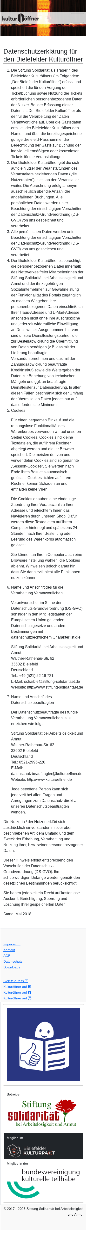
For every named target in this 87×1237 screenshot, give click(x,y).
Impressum (11, 944)
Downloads (11, 967)
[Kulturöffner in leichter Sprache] (43, 1044)
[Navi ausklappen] (77, 18)
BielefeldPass (14, 981)
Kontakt (9, 950)
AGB (6, 956)
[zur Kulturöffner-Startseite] (20, 18)
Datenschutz (12, 961)
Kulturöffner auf (15, 987)
